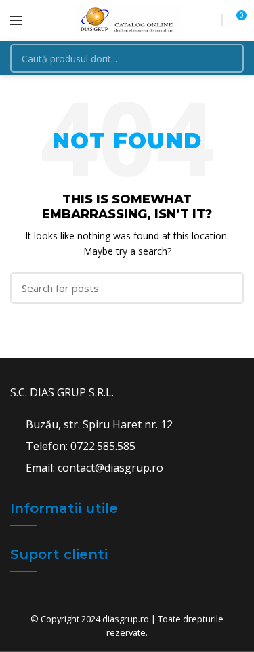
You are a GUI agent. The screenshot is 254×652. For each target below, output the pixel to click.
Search (225, 58)
